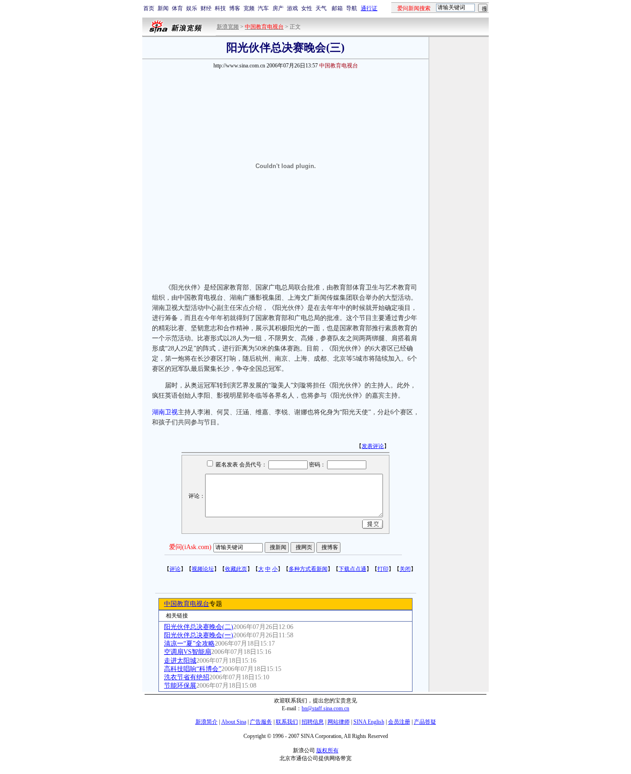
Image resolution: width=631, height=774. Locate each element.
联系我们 (287, 722)
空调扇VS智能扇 (187, 651)
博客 (234, 8)
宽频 (249, 8)
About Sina (233, 722)
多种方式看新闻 (308, 569)
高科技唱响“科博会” (192, 668)
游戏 (292, 8)
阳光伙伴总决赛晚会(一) (198, 635)
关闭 (405, 569)
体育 (177, 8)
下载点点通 (352, 569)
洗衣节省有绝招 (186, 677)
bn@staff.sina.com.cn (325, 708)
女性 (306, 8)
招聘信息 (313, 722)
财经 (206, 8)
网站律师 (339, 722)
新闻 (163, 8)
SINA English (368, 722)
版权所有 (327, 750)
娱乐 (191, 8)
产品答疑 (425, 722)
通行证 (369, 8)
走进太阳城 (180, 660)
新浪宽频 (228, 27)
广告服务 (261, 722)
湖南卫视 (165, 412)
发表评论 (373, 446)
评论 (175, 569)
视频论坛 (203, 569)
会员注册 (399, 722)
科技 (220, 8)
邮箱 (337, 8)
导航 (351, 8)
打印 (382, 569)
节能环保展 (180, 685)
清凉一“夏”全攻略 (189, 643)
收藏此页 (236, 569)
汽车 (263, 8)
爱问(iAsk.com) (190, 547)
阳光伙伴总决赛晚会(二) (198, 626)
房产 (278, 8)
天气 (321, 8)
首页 (148, 8)
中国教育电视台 (186, 603)
